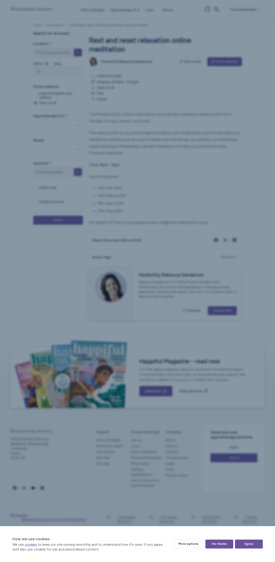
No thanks (219, 544)
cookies (31, 544)
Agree (248, 544)
